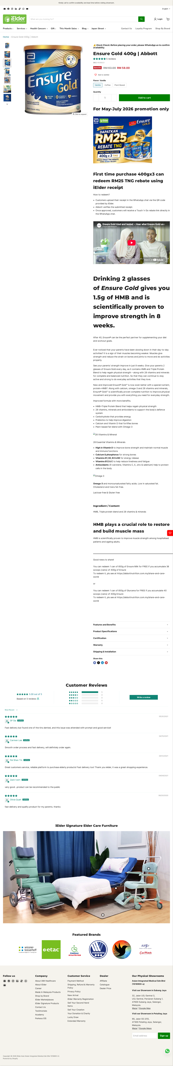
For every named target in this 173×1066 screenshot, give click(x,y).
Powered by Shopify (10, 1058)
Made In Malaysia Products (48, 992)
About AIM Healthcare (45, 981)
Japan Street (98, 28)
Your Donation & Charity (79, 1013)
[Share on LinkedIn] (102, 662)
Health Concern (38, 28)
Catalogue (104, 984)
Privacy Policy (74, 991)
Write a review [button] (143, 697)
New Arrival (73, 995)
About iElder (40, 984)
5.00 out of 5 (35, 694)
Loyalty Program (143, 28)
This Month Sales (68, 28)
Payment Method (76, 981)
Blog (84, 28)
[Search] (141, 19)
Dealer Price (105, 988)
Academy (39, 1014)
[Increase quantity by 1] (114, 97)
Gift (53, 28)
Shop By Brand (162, 28)
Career (38, 988)
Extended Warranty (76, 1021)
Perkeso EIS (40, 1018)
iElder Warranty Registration (81, 999)
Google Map (145, 1008)
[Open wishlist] (170, 533)
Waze (134, 1008)
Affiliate (103, 981)
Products (7, 28)
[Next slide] (7, 104)
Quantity (97, 92)
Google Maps (145, 1028)
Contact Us (126, 28)
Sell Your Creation (76, 1010)
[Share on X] (98, 662)
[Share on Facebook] (94, 662)
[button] (7, 46)
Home (6, 37)
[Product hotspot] (18, 870)
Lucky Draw (73, 1017)
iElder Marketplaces (44, 999)
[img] (11, 716)
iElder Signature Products (47, 1003)
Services (21, 28)
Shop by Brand (42, 996)
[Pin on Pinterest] (106, 662)
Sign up (164, 1035)
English (165, 9)
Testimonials (41, 1011)
